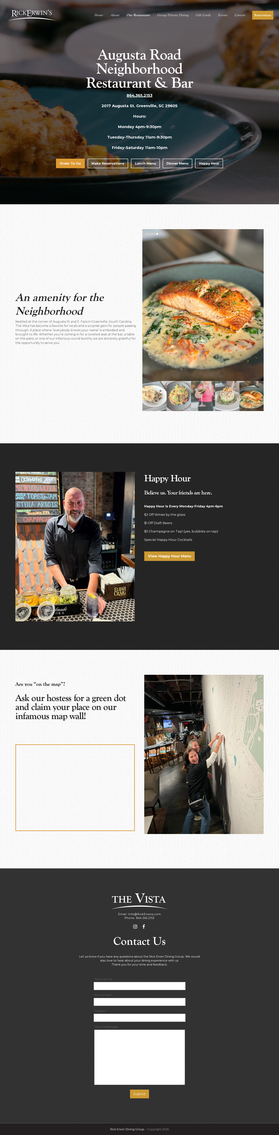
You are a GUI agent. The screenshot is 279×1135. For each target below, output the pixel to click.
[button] (145, 305)
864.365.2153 (139, 95)
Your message (106, 1027)
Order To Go (70, 163)
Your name (103, 979)
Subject (100, 1011)
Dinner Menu (177, 163)
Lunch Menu (145, 163)
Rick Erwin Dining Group (127, 1129)
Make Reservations (107, 163)
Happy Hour (209, 163)
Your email (102, 995)
